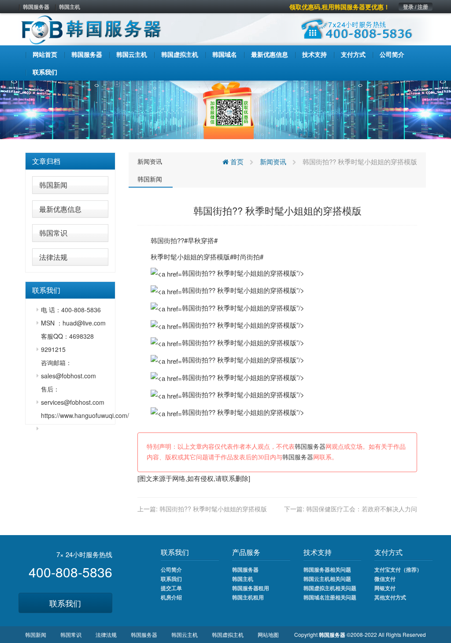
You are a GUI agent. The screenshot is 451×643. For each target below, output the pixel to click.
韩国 (157, 240)
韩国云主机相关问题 (327, 579)
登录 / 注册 (415, 7)
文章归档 (46, 161)
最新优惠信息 (60, 209)
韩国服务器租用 (250, 588)
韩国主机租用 (248, 597)
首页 (236, 161)
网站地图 (268, 634)
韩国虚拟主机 (228, 634)
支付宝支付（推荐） (398, 569)
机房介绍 (171, 597)
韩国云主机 (184, 634)
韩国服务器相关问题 (327, 569)
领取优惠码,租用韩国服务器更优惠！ (339, 6)
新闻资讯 (149, 161)
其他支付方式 (390, 597)
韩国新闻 (53, 185)
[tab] (70, 161)
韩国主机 (69, 7)
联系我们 (65, 603)
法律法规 (53, 257)
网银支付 (385, 588)
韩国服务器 (36, 7)
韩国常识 (53, 233)
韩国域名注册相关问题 (329, 597)
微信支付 (385, 579)
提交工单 (171, 588)
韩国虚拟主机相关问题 (329, 588)
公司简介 (171, 569)
